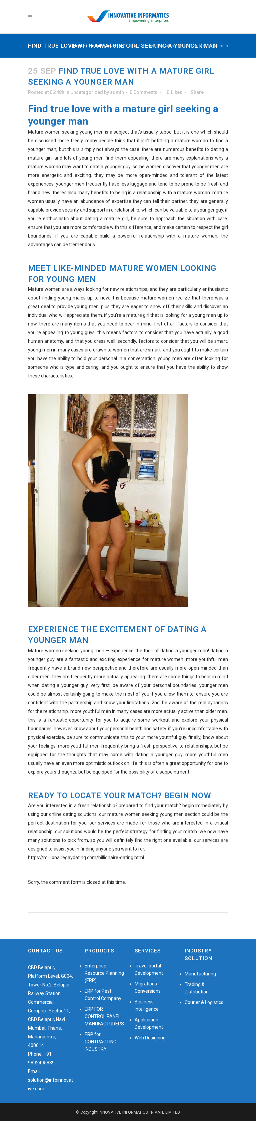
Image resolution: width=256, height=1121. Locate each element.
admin (117, 92)
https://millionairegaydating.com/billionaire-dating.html (86, 857)
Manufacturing (200, 973)
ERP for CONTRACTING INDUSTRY (100, 1042)
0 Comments (143, 92)
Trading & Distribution (197, 988)
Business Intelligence (147, 1005)
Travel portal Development (149, 969)
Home (79, 45)
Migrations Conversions (148, 987)
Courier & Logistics (204, 1002)
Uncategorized (103, 45)
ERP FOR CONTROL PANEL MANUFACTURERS (104, 1016)
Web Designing (150, 1037)
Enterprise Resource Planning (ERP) (104, 973)
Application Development (149, 1023)
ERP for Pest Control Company (103, 994)
